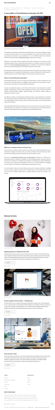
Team (5, 386)
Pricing (5, 382)
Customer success (8, 248)
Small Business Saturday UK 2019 (11, 9)
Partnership (6, 384)
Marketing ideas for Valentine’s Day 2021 (16, 251)
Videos (29, 382)
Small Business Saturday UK (21, 64)
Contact (6, 388)
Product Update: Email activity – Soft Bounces (18, 301)
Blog (28, 377)
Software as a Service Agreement (42, 407)
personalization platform (16, 8)
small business (41, 8)
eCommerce (6, 8)
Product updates (8, 297)
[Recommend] (10, 2)
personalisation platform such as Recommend (23, 157)
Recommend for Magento (9, 380)
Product (6, 377)
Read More (8, 262)
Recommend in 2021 (10, 354)
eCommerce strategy (24, 57)
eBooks (29, 380)
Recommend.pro (27, 8)
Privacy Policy (30, 407)
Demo (29, 384)
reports (48, 162)
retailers (34, 8)
